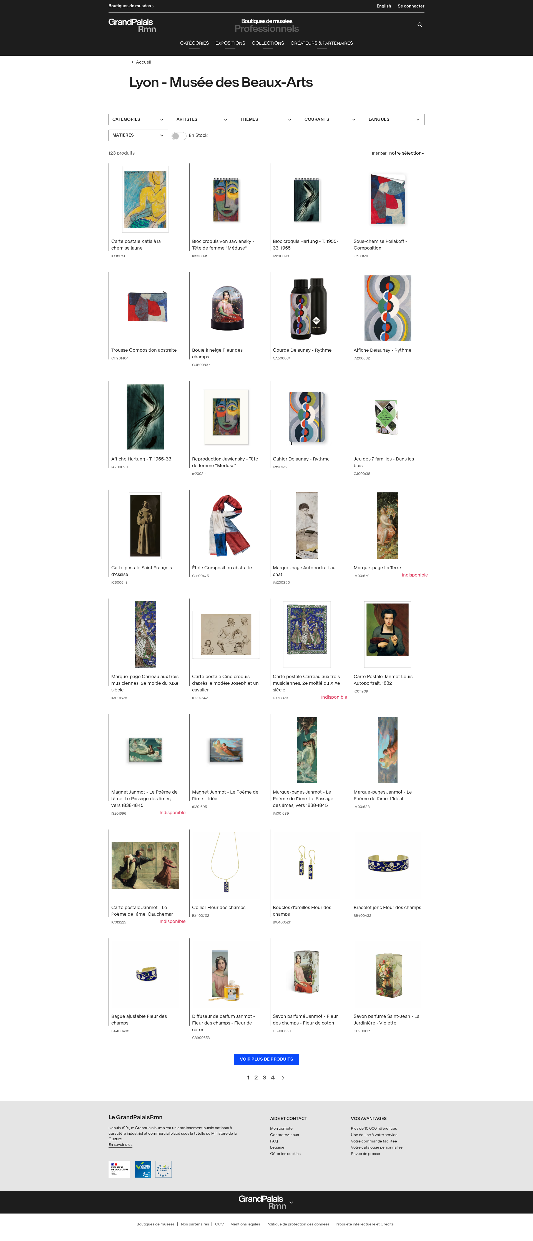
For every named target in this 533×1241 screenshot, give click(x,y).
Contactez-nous (284, 1135)
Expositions (230, 43)
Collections (268, 43)
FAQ (274, 1141)
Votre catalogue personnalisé (377, 1147)
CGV (219, 1224)
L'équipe (277, 1147)
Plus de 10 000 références (374, 1128)
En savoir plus (120, 1144)
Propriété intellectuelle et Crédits (365, 1224)
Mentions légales (245, 1224)
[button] (194, 43)
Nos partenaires (195, 1224)
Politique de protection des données (298, 1224)
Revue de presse (365, 1154)
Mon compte (281, 1128)
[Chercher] (420, 24)
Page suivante (282, 1075)
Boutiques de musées (156, 1224)
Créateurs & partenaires (322, 43)
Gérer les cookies (285, 1154)
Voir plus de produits (266, 1059)
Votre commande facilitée (374, 1141)
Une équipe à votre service (374, 1135)
